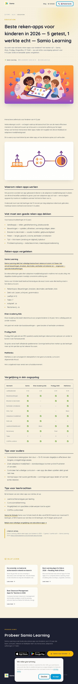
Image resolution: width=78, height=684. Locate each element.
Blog (44, 4)
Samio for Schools (11, 515)
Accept (56, 677)
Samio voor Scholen (60, 654)
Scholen (52, 4)
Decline (44, 677)
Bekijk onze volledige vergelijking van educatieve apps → (26, 523)
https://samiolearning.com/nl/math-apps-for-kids (26, 535)
